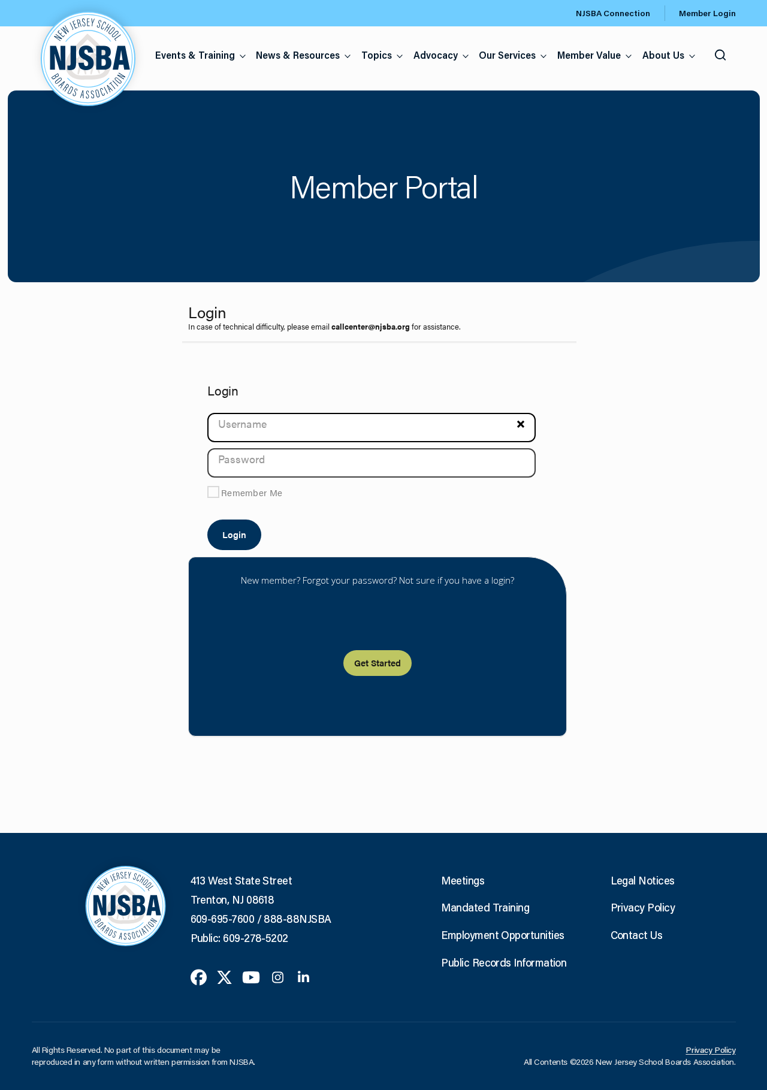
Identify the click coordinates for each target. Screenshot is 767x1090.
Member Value (589, 55)
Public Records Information (503, 962)
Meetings (462, 880)
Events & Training (195, 55)
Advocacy (435, 55)
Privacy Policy (643, 907)
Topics (376, 55)
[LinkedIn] (303, 976)
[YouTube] (251, 976)
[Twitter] (224, 976)
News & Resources (298, 55)
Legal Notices (643, 880)
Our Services (507, 55)
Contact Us (637, 935)
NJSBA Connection (613, 13)
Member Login (707, 13)
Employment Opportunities (502, 935)
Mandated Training (485, 907)
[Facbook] (199, 976)
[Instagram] (278, 976)
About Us (663, 55)
